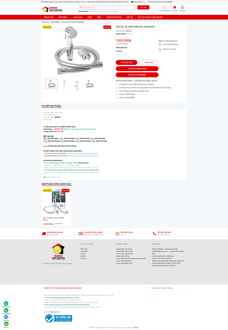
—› (56, 22)
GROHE (128, 31)
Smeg (90, 17)
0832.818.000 (69, 141)
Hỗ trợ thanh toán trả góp (150, 17)
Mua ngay (149, 62)
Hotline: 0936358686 (137, 75)
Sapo (136, 327)
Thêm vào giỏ (126, 62)
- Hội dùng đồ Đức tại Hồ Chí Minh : (70, 156)
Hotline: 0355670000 (137, 69)
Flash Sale (77, 17)
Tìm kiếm (143, 7)
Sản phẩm (63, 17)
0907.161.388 (85, 138)
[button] (182, 8)
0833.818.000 (85, 141)
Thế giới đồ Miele (113, 17)
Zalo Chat (6, 320)
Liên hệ (129, 17)
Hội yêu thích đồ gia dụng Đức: (71, 153)
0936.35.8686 (69, 138)
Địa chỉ (6, 327)
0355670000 (153, 2)
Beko (99, 17)
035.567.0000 (53, 138)
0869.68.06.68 (53, 141)
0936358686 (168, 2)
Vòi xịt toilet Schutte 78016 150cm (53, 219)
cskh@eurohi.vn (139, 2)
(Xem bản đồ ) (67, 163)
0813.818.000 (100, 138)
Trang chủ (48, 17)
